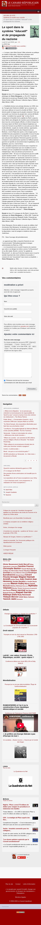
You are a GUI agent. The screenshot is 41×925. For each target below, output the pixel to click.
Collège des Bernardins (11, 570)
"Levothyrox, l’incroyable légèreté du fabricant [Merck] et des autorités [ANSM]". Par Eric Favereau (20, 429)
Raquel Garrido (24, 592)
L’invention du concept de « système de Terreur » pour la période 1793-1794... (20, 532)
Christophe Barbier (12, 568)
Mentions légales (20, 897)
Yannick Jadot (9, 599)
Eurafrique (32, 573)
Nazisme (8, 495)
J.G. (19, 42)
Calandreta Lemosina (10, 566)
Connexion (5, 906)
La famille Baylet (31, 581)
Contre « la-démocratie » (11, 449)
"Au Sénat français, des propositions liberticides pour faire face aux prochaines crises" (20, 425)
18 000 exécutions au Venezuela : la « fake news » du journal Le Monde (20, 455)
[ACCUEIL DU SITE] (20, 3)
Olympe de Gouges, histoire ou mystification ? (17, 537)
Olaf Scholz (7, 590)
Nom (5, 301)
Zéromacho (20, 599)
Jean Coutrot (26, 579)
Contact (18, 884)
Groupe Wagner (18, 577)
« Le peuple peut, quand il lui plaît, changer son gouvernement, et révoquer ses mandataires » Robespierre (21, 891)
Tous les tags (6, 560)
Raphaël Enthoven (9, 592)
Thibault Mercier (11, 597)
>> (37, 505)
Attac (32, 564)
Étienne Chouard (22, 572)
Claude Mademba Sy (28, 568)
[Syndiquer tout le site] (20, 912)
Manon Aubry (17, 583)
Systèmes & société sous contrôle (14, 17)
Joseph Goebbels (11, 492)
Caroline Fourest (26, 566)
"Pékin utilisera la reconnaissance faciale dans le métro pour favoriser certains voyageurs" (19, 445)
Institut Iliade (14, 579)
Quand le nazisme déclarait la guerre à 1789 (18, 468)
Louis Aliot (6, 583)
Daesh (21, 570)
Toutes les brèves (7, 800)
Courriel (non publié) (10, 309)
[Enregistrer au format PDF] (3, 48)
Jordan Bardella (19, 581)
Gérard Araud (20, 575)
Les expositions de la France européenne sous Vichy (20, 478)
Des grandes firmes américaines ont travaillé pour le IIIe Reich (20, 474)
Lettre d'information (29, 884)
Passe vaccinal (18, 590)
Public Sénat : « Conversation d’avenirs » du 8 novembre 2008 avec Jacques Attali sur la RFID (19, 420)
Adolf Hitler (8, 489)
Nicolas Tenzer (17, 588)
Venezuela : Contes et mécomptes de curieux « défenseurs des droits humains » (18, 434)
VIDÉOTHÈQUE (8, 553)
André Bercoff (24, 564)
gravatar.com (25, 326)
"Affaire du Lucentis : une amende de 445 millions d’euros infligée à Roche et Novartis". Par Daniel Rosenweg (19, 439)
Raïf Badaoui (30, 590)
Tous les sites (6, 768)
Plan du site (9, 884)
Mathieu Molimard (16, 586)
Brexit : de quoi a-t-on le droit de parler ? (16, 451)
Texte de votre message (12, 340)
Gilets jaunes (7, 546)
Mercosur (25, 586)
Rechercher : (6, 502)
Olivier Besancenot (10, 564)
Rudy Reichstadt (24, 595)
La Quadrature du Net (20, 771)
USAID (21, 597)
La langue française (9, 550)
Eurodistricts (9, 575)
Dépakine (27, 570)
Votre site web (8, 316)
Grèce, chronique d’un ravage (12, 527)
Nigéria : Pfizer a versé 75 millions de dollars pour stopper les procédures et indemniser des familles (16, 807)
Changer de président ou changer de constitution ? (20, 613)
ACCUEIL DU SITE (9, 15)
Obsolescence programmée (29, 588)
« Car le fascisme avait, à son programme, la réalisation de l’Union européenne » (18, 481)
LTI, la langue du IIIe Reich (12, 471)
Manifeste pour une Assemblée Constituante (17, 518)
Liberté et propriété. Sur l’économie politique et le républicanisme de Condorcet (18, 541)
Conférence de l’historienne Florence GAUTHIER (20, 713)
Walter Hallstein (29, 597)
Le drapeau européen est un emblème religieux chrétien (18, 523)
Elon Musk (13, 572)
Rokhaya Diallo (10, 595)
